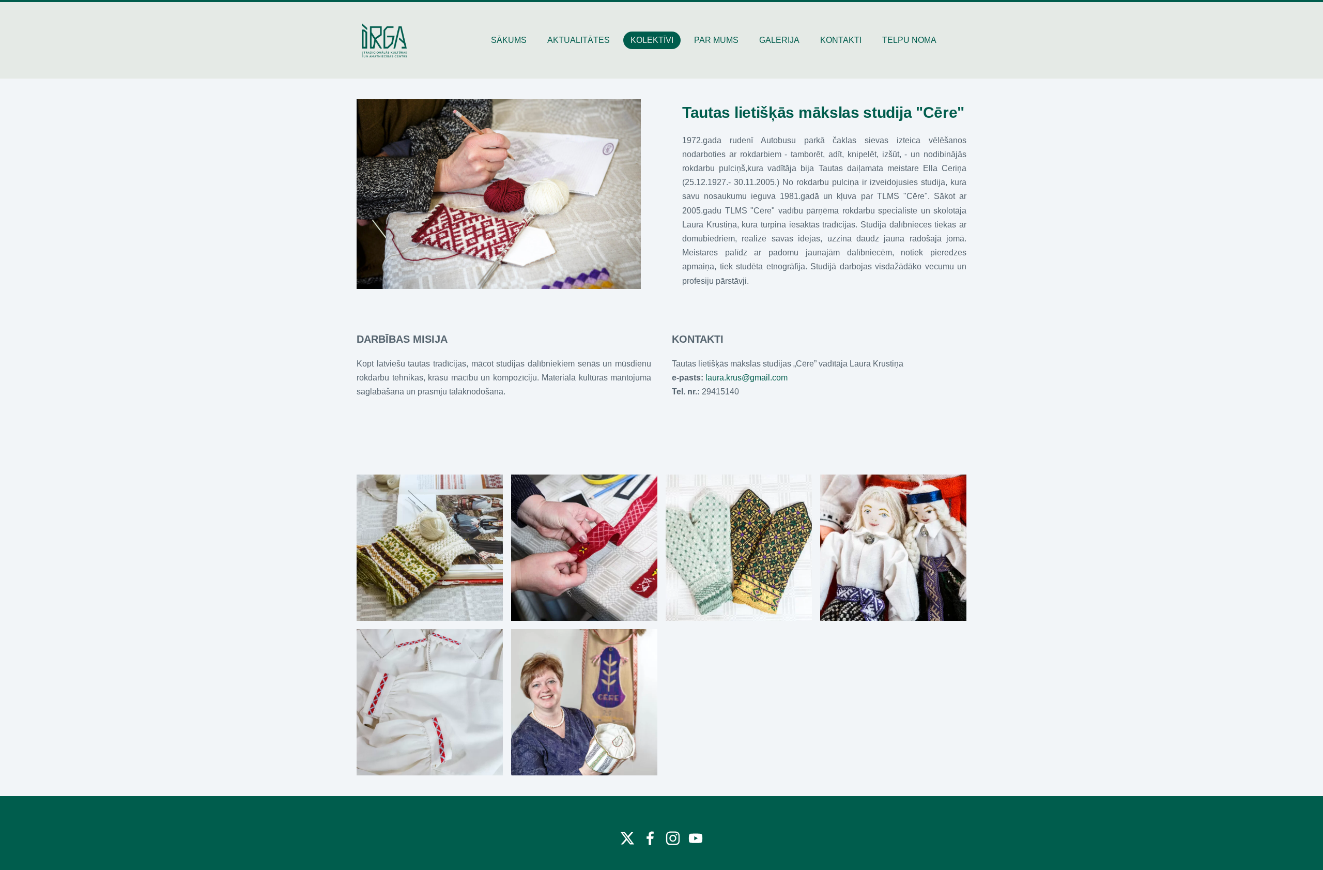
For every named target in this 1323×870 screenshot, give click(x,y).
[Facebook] (650, 838)
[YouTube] (695, 838)
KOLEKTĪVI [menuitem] (651, 40)
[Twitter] (627, 838)
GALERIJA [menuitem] (779, 40)
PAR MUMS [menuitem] (716, 40)
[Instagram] (673, 838)
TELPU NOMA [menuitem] (909, 40)
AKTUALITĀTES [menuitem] (578, 40)
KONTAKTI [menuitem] (841, 40)
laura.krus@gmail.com (746, 377)
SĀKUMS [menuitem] (509, 40)
